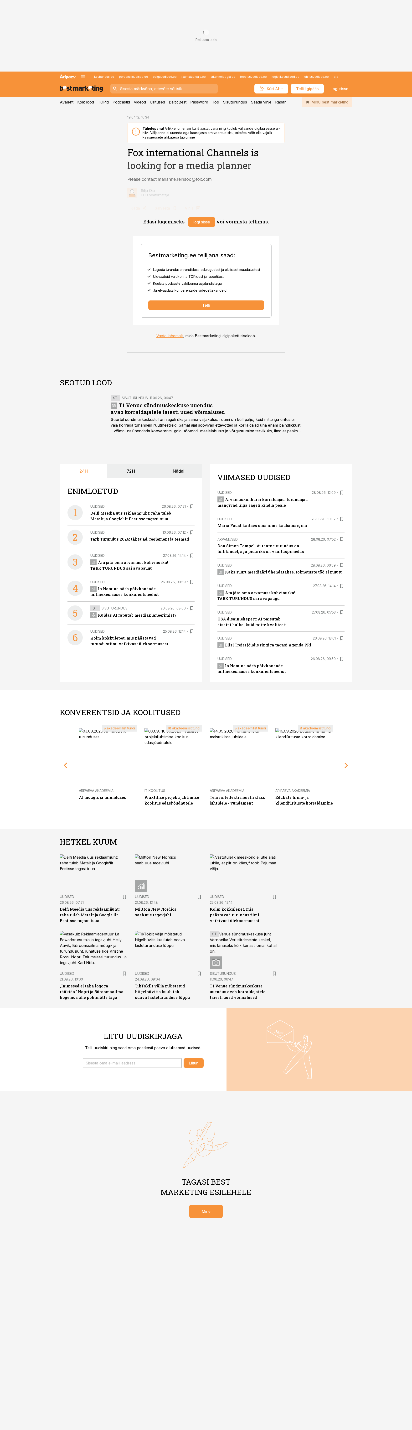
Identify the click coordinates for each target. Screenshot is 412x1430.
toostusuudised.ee (253, 76)
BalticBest (177, 102)
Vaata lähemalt (169, 335)
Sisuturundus (235, 102)
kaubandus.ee (104, 76)
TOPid (103, 102)
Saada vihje (261, 102)
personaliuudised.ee (133, 76)
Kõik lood (85, 102)
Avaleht (66, 102)
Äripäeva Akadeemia (96, 791)
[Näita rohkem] (336, 76)
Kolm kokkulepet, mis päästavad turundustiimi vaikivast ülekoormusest (234, 915)
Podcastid (121, 102)
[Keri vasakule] (65, 765)
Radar (280, 102)
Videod (140, 102)
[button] (132, 1063)
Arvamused (227, 539)
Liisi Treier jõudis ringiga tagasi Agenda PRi (268, 644)
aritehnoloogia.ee (223, 76)
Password (199, 102)
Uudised (97, 506)
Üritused (157, 102)
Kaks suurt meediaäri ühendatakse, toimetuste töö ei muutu (284, 571)
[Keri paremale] (346, 765)
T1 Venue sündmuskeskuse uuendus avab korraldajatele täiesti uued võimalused (168, 408)
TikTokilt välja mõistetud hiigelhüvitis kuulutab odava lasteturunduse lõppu (162, 991)
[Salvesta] (192, 506)
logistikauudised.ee (285, 76)
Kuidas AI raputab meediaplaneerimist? (137, 615)
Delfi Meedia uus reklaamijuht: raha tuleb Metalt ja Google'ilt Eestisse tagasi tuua (90, 915)
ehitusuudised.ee (316, 76)
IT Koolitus (154, 791)
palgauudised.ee (165, 76)
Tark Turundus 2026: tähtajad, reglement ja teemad (139, 539)
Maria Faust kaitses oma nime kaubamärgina (262, 525)
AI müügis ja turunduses (102, 797)
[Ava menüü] (83, 76)
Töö (215, 102)
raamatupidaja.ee (193, 76)
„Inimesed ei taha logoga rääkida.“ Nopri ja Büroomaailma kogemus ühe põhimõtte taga (92, 991)
